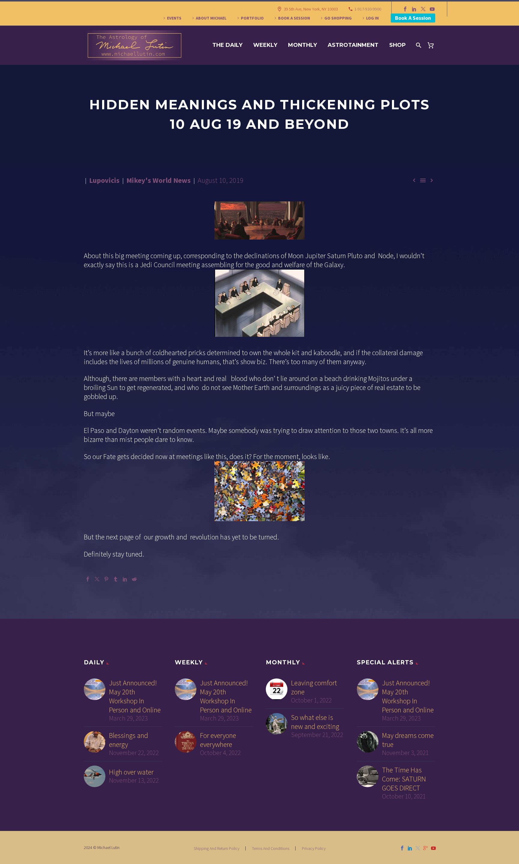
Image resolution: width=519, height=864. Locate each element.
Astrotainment (353, 45)
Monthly (302, 45)
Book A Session (413, 17)
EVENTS (174, 18)
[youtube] (433, 848)
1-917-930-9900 (367, 9)
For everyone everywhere (218, 740)
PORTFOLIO (252, 18)
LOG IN (372, 18)
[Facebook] (405, 9)
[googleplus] (425, 848)
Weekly (265, 45)
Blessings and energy (128, 740)
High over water (131, 772)
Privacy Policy (314, 848)
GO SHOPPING (338, 18)
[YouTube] (432, 9)
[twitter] (417, 848)
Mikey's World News (158, 180)
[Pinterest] (106, 579)
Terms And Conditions (270, 848)
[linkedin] (410, 848)
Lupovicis (104, 180)
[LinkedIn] (414, 9)
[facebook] (402, 848)
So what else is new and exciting (315, 722)
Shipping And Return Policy (216, 848)
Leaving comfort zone (314, 687)
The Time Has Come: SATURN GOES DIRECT (404, 779)
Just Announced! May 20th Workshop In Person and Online (135, 696)
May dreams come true (408, 740)
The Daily (227, 45)
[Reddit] (134, 579)
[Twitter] (423, 9)
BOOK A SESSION (294, 18)
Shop (397, 45)
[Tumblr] (115, 579)
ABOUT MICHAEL (211, 18)
